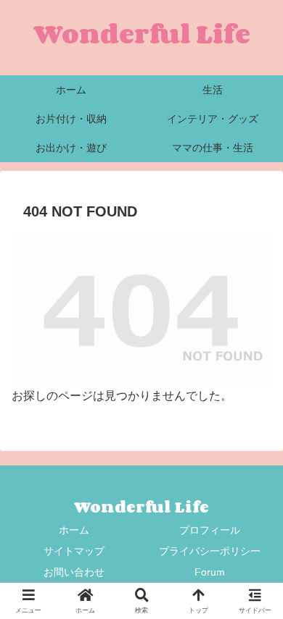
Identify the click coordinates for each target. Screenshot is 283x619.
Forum (209, 572)
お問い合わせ (74, 572)
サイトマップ (74, 551)
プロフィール (209, 530)
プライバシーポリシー (210, 551)
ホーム (74, 530)
